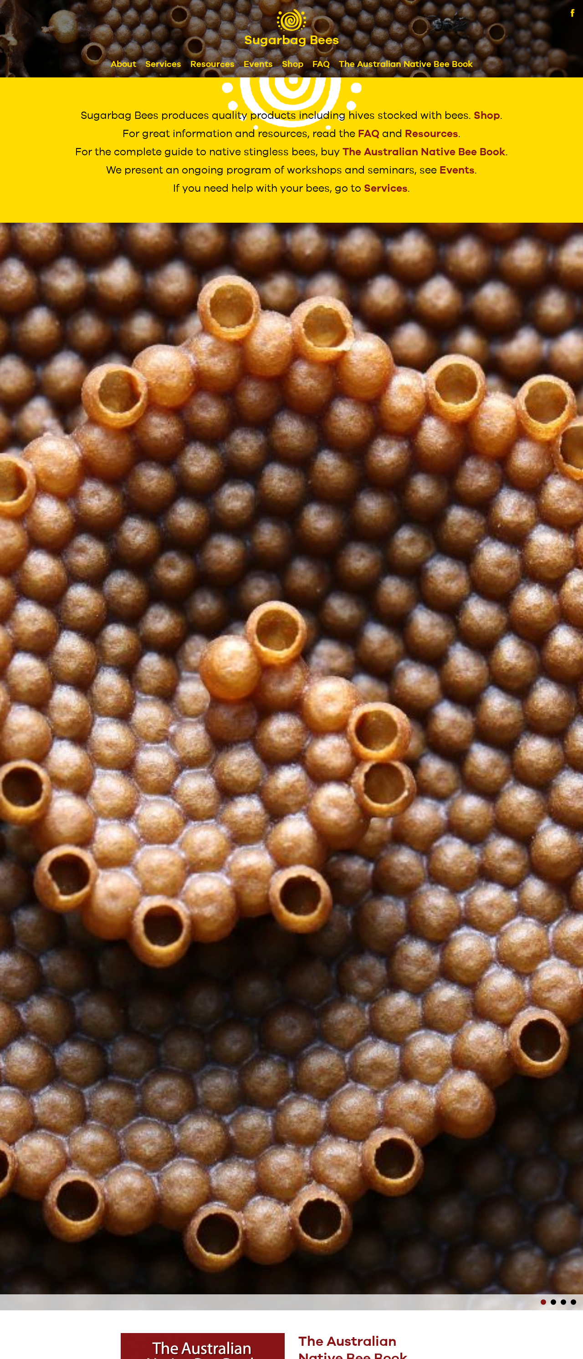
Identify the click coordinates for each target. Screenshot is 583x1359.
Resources (212, 64)
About (123, 64)
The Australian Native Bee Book (406, 64)
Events (258, 64)
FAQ (321, 64)
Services (163, 64)
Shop (292, 64)
